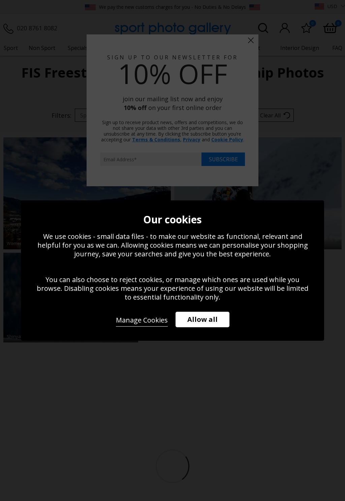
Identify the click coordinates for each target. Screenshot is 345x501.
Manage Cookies (142, 320)
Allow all (202, 319)
